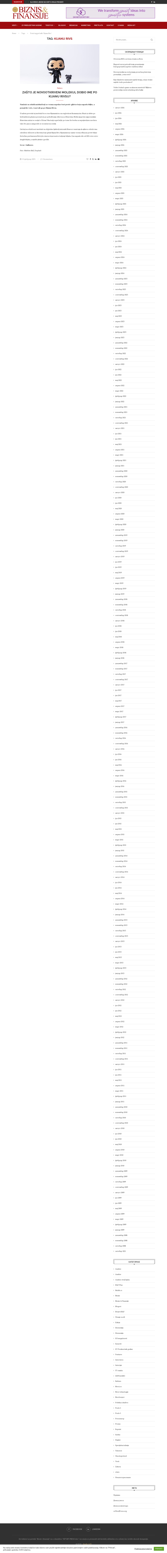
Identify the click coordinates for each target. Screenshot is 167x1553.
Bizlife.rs (118, 1290)
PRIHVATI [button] (158, 1549)
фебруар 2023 (120, 332)
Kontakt (110, 25)
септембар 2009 (121, 1187)
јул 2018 (118, 626)
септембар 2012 (121, 994)
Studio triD (87, 1544)
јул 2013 (118, 946)
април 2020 (119, 514)
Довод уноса (118, 1500)
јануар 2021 (119, 466)
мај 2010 (118, 1144)
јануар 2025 (119, 209)
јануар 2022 (119, 401)
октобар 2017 (120, 674)
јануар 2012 (119, 1037)
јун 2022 (118, 375)
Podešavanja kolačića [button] (143, 1549)
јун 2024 (118, 246)
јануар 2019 (119, 594)
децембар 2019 (121, 535)
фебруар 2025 (120, 204)
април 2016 (119, 770)
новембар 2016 (121, 733)
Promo (118, 1424)
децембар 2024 (121, 214)
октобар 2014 (120, 866)
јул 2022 (118, 369)
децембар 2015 (121, 791)
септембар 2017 (121, 679)
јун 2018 (118, 631)
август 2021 (119, 428)
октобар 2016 (120, 738)
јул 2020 (118, 497)
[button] (26, 2)
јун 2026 (118, 118)
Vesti (14, 25)
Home (14, 33)
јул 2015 (118, 818)
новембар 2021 (121, 412)
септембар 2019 (121, 551)
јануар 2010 (119, 1165)
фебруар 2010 (120, 1160)
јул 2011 (118, 1069)
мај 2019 (118, 572)
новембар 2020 (121, 476)
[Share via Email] (98, 159)
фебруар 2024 (120, 268)
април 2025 (119, 193)
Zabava (118, 1466)
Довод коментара (120, 1506)
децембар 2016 (121, 727)
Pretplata (98, 25)
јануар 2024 (119, 273)
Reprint (118, 1429)
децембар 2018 (121, 599)
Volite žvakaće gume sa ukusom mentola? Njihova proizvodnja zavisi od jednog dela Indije (132, 88)
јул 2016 (118, 754)
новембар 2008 (121, 1240)
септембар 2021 (121, 423)
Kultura (118, 1381)
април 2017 (119, 706)
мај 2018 (118, 637)
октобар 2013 (120, 930)
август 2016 (119, 749)
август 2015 (119, 813)
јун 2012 (118, 1010)
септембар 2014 (121, 872)
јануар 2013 (119, 973)
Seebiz (117, 1434)
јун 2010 (118, 1139)
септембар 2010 (121, 1123)
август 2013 (119, 941)
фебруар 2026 (120, 139)
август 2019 (119, 556)
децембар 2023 (121, 278)
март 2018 (119, 647)
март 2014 (119, 904)
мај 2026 (118, 123)
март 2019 (119, 583)
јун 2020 (118, 503)
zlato (117, 1472)
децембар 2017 (121, 663)
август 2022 (119, 364)
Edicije (117, 1322)
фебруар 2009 (120, 1224)
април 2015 (119, 834)
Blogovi (62, 25)
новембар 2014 (121, 861)
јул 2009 (118, 1198)
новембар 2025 (121, 155)
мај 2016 (118, 765)
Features (118, 1354)
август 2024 (119, 236)
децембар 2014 (121, 856)
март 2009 (119, 1219)
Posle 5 (118, 1408)
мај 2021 (118, 444)
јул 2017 (118, 690)
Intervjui (118, 1365)
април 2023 (119, 321)
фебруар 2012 (120, 1032)
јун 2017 (118, 695)
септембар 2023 (121, 294)
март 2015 (119, 839)
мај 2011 (118, 1080)
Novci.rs (118, 1386)
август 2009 (119, 1192)
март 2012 (119, 1027)
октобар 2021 (120, 417)
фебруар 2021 (120, 460)
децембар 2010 (121, 1107)
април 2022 (119, 385)
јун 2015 (118, 823)
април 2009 (119, 1214)
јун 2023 (118, 310)
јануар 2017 (119, 722)
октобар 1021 (120, 1251)
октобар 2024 (120, 225)
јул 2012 (118, 1005)
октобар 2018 (120, 610)
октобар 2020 (120, 481)
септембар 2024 (121, 230)
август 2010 (119, 1128)
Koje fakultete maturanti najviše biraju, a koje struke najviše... (57, 3)
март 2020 (119, 519)
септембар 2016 (121, 743)
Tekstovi (49, 25)
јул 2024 (118, 241)
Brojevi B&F (119, 1311)
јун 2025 (118, 182)
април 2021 (119, 449)
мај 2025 (118, 188)
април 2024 (119, 257)
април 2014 (119, 898)
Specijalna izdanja (122, 1445)
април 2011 (119, 1085)
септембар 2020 (121, 487)
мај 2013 (118, 957)
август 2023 (119, 300)
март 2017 (119, 711)
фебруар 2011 (120, 1096)
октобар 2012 (120, 989)
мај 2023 (118, 316)
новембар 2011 (121, 1048)
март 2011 (119, 1091)
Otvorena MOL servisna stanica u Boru (128, 59)
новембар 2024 (121, 220)
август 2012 (119, 1000)
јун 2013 (118, 952)
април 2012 (119, 1021)
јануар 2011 (119, 1101)
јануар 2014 (119, 914)
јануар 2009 (119, 1230)
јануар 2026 (119, 145)
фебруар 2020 (120, 524)
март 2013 (119, 962)
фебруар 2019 (120, 588)
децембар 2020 (121, 471)
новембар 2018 (121, 604)
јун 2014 (118, 888)
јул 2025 (118, 177)
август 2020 (119, 492)
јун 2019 (118, 567)
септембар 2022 (121, 359)
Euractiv (118, 1344)
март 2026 (119, 134)
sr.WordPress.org (120, 1511)
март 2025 (119, 198)
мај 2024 (118, 252)
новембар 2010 (121, 1112)
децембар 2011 (121, 1043)
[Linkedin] (154, 2)
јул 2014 (118, 882)
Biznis (117, 1295)
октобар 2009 (120, 1181)
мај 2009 (118, 1208)
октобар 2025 (120, 161)
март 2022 (119, 391)
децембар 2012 (121, 979)
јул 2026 (118, 113)
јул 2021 (118, 433)
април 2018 (119, 642)
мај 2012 (118, 1016)
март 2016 (119, 775)
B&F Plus (119, 1285)
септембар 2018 (121, 615)
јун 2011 (118, 1075)
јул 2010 (118, 1133)
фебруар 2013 (120, 968)
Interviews (119, 1360)
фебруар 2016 (120, 781)
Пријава (116, 1495)
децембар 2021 (121, 407)
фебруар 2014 (120, 909)
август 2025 (119, 172)
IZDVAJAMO (120, 1376)
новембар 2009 (121, 1176)
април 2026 (119, 129)
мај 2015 (118, 829)
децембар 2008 (121, 1235)
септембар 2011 (121, 1059)
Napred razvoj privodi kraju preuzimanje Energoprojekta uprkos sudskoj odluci (128, 65)
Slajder (118, 1440)
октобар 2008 (120, 1246)
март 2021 (119, 455)
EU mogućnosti (121, 1338)
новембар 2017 (121, 668)
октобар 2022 (120, 353)
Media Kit (131, 25)
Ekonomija (119, 1328)
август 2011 (119, 1064)
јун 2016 (118, 759)
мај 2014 (118, 893)
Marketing (85, 25)
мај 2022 (118, 380)
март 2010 (119, 1155)
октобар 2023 (120, 289)
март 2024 (119, 262)
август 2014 (119, 877)
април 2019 (119, 578)
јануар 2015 (119, 850)
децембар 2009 (121, 1171)
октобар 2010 (120, 1117)
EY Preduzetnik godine (32, 25)
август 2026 (119, 107)
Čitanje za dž (120, 1317)
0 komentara (47, 159)
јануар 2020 (119, 530)
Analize (118, 1269)
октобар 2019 (120, 546)
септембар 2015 (121, 808)
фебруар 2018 (120, 652)
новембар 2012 (121, 984)
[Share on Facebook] (90, 159)
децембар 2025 (121, 150)
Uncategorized (121, 1456)
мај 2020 (118, 508)
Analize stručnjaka (122, 1279)
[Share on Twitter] (93, 159)
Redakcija (73, 25)
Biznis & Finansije (122, 1301)
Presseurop (119, 1418)
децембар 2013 (121, 920)
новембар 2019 (121, 540)
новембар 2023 (121, 284)
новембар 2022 (121, 348)
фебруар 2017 (120, 717)
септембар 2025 (121, 166)
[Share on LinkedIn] (95, 159)
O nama (121, 25)
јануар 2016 (119, 786)
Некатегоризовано (123, 1477)
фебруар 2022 (120, 396)
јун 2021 (118, 439)
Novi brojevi (119, 1397)
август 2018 (119, 620)
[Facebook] (151, 2)
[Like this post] (87, 159)
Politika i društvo (121, 1402)
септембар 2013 (121, 936)
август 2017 (119, 685)
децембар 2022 (121, 343)
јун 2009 (118, 1203)
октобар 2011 (120, 1053)
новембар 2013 (121, 925)
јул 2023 (118, 305)
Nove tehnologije (121, 1392)
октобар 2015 (120, 802)
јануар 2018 (119, 658)
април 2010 (119, 1150)
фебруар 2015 (120, 845)
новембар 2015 (121, 797)
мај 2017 (118, 701)
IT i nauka (119, 1370)
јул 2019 (118, 562)
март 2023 (119, 326)
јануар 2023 (119, 337)
